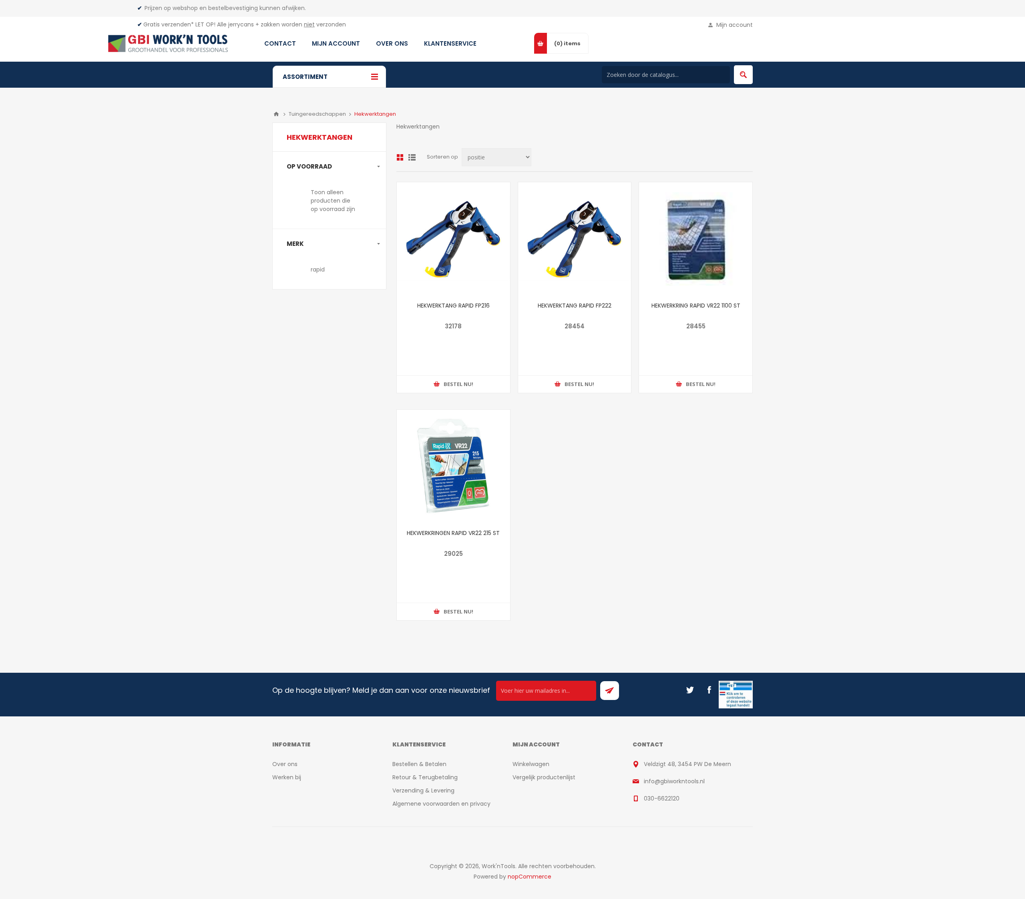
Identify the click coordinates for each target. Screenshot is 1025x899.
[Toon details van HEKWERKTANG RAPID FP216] (453, 239)
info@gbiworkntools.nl (674, 781)
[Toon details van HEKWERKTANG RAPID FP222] (574, 239)
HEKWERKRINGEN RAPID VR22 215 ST (453, 533)
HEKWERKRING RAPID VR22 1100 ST (695, 306)
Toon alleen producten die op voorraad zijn (333, 200)
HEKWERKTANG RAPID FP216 (453, 306)
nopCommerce (529, 877)
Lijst (412, 157)
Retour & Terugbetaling (425, 777)
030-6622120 (661, 798)
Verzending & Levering (423, 790)
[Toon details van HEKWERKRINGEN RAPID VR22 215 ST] (453, 466)
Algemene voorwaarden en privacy (441, 804)
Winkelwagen (530, 764)
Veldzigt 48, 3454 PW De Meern (687, 764)
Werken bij (286, 777)
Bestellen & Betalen (419, 764)
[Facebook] (709, 690)
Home (276, 114)
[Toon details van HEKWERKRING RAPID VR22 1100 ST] (695, 239)
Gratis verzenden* (168, 24)
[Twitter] (689, 690)
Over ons (284, 764)
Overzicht (400, 157)
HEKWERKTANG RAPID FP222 (574, 306)
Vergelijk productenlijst (543, 777)
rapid (318, 269)
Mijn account (734, 25)
